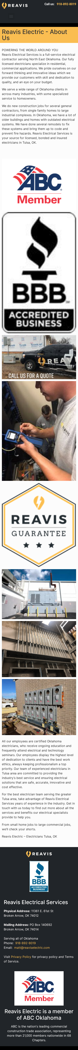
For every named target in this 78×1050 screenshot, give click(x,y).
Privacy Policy (21, 957)
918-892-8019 (66, 4)
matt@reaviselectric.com (32, 947)
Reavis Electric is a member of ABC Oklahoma (39, 1014)
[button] (11, 16)
